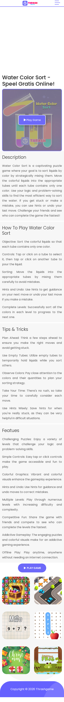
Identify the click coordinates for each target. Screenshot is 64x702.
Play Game (33, 568)
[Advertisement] (32, 41)
